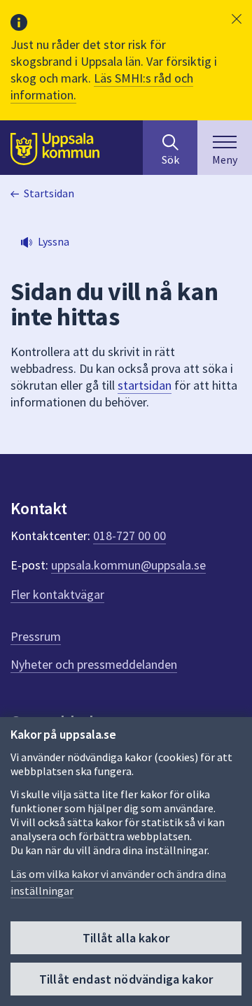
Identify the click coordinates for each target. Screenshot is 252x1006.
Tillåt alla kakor (126, 938)
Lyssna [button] (53, 241)
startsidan (145, 385)
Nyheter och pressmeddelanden (93, 664)
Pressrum (35, 636)
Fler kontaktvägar (57, 594)
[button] (236, 19)
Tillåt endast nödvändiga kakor (126, 979)
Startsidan (49, 193)
